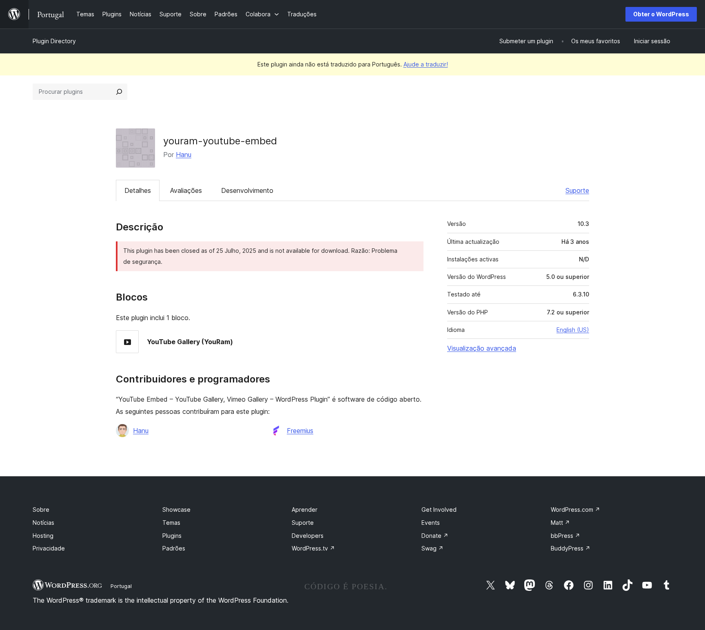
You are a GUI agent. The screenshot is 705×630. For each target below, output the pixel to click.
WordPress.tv (313, 548)
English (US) (572, 329)
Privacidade (49, 548)
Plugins (172, 535)
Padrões (173, 548)
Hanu (183, 154)
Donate (434, 535)
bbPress (565, 535)
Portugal (121, 586)
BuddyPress (570, 548)
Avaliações (186, 190)
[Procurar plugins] (119, 92)
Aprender (304, 509)
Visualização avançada (481, 348)
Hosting (43, 535)
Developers (308, 535)
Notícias (43, 522)
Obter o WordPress (661, 14)
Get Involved (439, 509)
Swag (432, 548)
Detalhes (137, 190)
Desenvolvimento (247, 190)
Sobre (41, 509)
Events (430, 522)
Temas (171, 522)
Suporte (577, 190)
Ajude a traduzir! (425, 64)
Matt (560, 522)
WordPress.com (575, 509)
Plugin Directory (54, 41)
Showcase (176, 509)
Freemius (300, 431)
